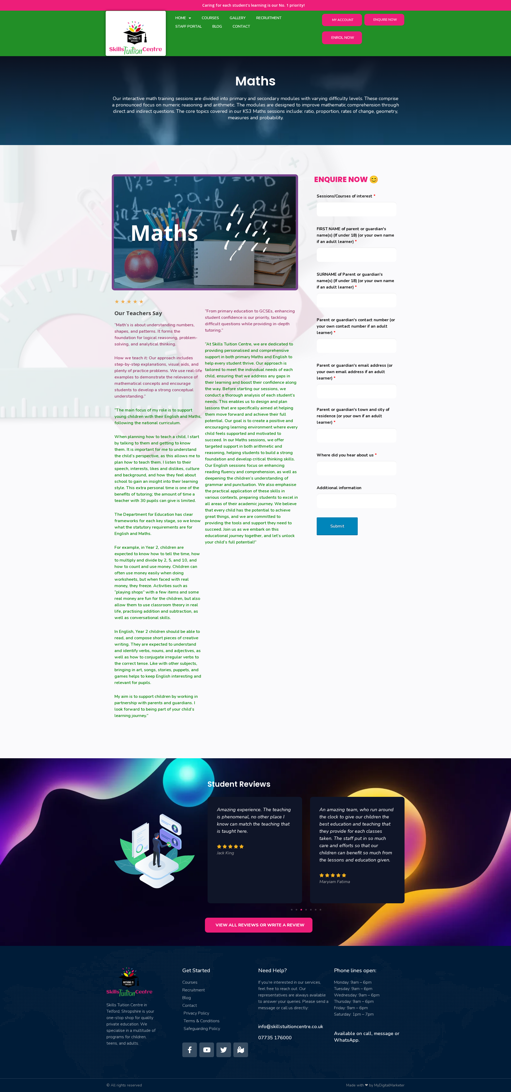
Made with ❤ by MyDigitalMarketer (375, 1085)
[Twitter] (223, 1049)
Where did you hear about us (347, 455)
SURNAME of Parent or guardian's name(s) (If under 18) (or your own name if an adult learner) (355, 281)
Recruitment (269, 17)
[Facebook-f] (189, 1049)
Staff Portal (188, 26)
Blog (217, 26)
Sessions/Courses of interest (346, 196)
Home (180, 17)
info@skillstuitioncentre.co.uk (290, 1026)
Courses (210, 17)
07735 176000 (275, 1038)
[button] (291, 909)
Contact (241, 26)
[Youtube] (206, 1049)
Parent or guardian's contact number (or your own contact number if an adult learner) (356, 326)
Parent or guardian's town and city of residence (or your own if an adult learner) (353, 416)
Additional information (339, 488)
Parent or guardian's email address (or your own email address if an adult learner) (355, 372)
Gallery (238, 17)
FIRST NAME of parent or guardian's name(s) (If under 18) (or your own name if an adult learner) (355, 235)
